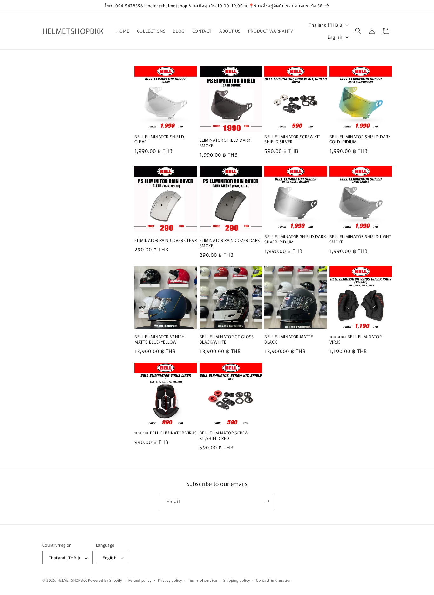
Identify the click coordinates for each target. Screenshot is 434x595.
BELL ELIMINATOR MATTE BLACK (288, 339)
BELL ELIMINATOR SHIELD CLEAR (159, 139)
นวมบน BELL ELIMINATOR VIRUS (165, 433)
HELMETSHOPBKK (72, 580)
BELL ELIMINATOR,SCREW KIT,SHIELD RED (224, 435)
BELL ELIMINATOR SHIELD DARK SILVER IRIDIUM (295, 239)
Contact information (273, 580)
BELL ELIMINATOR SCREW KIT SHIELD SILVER (292, 139)
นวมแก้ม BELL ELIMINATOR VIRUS (355, 339)
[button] (358, 31)
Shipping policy (236, 580)
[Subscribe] (267, 501)
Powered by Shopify (105, 580)
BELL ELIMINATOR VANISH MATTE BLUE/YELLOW (159, 339)
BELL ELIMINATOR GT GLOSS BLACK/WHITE (227, 339)
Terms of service (202, 580)
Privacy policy (170, 580)
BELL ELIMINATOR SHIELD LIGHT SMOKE (360, 239)
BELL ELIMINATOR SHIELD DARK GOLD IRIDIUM (360, 139)
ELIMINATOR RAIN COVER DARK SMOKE (230, 243)
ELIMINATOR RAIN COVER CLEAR (165, 240)
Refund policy (140, 580)
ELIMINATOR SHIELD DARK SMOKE (225, 143)
